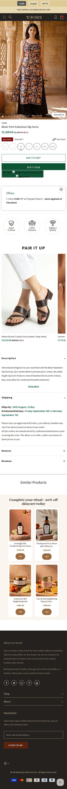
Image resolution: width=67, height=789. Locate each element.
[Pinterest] (29, 682)
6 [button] (17, 116)
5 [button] (14, 116)
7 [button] (20, 116)
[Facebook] (6, 682)
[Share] (61, 109)
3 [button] (8, 116)
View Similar (59, 115)
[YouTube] (37, 682)
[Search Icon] (12, 17)
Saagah (33, 3)
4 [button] (11, 116)
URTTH (45, 3)
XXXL (53, 146)
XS (5, 146)
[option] (33, 70)
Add (20, 556)
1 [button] (2, 116)
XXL (44, 146)
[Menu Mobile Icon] (3, 17)
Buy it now (33, 167)
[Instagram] (21, 682)
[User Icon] (56, 17)
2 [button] (5, 116)
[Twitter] (14, 682)
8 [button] (23, 116)
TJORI (21, 3)
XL (37, 146)
